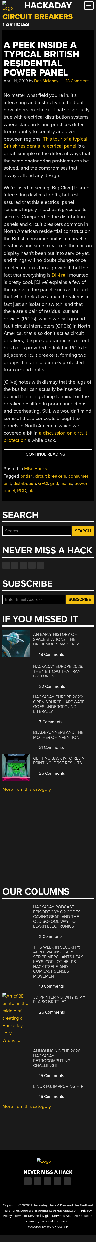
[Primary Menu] (89, 5)
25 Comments (51, 773)
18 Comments (51, 654)
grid (54, 483)
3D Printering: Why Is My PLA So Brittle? (59, 1000)
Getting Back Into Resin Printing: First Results (59, 761)
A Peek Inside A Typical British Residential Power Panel (42, 59)
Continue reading (58, 456)
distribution (24, 483)
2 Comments (50, 936)
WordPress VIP (57, 1227)
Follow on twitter (14, 565)
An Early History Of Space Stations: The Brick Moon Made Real (57, 639)
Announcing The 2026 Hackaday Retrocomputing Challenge (56, 1058)
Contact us (40, 565)
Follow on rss (32, 565)
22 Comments (51, 686)
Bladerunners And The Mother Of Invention (58, 735)
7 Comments (50, 722)
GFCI (43, 483)
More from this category (26, 789)
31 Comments (51, 747)
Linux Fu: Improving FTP (58, 1086)
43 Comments (77, 80)
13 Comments (51, 986)
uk (30, 490)
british (26, 476)
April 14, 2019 (16, 80)
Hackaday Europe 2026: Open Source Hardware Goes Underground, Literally (59, 704)
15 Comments (51, 1075)
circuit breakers (50, 476)
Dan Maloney (46, 80)
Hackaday (48, 5)
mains (66, 483)
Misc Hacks (35, 468)
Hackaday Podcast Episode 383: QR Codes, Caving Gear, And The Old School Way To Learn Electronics (57, 916)
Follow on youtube (23, 565)
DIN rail (60, 275)
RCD (21, 490)
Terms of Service (27, 1216)
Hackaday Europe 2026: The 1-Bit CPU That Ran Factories (58, 671)
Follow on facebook (6, 565)
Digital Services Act (56, 1216)
